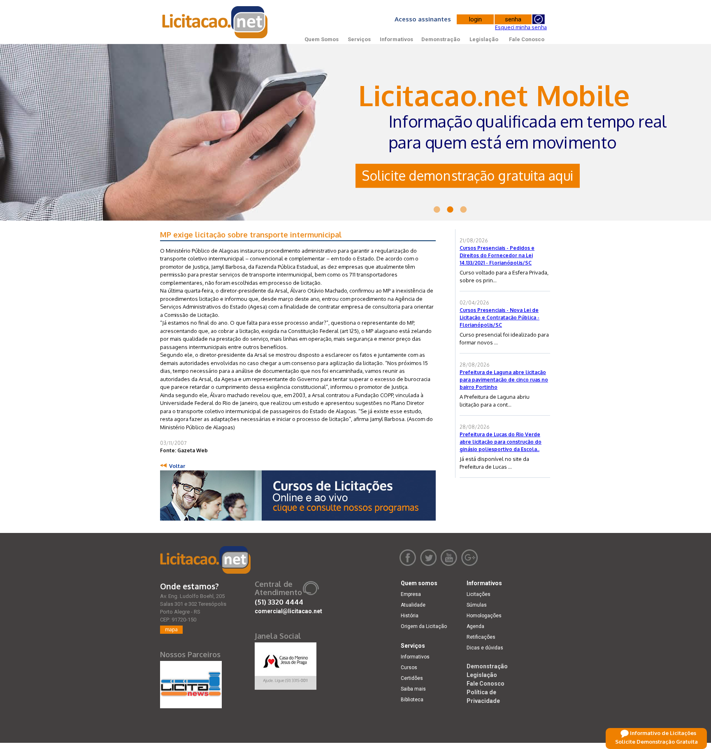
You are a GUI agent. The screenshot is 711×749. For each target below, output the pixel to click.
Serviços (359, 39)
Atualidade (413, 605)
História (409, 616)
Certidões (412, 678)
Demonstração (440, 39)
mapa (171, 629)
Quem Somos (321, 39)
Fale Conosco (526, 39)
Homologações (484, 616)
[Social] (285, 664)
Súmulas (477, 605)
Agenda (475, 626)
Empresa (411, 594)
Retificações (481, 637)
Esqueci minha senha (521, 27)
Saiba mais (413, 689)
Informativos (396, 39)
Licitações (478, 594)
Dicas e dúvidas (485, 648)
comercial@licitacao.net (288, 611)
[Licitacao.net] (205, 560)
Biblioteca (412, 699)
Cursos (409, 667)
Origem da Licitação (424, 626)
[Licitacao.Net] (215, 22)
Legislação (483, 39)
